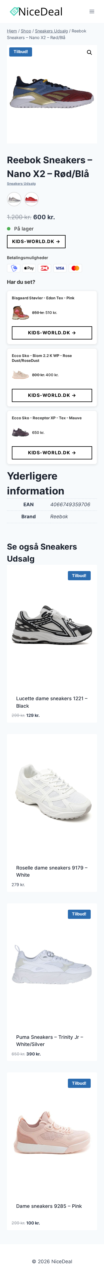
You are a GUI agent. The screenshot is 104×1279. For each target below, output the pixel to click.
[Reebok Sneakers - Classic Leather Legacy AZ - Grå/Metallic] (14, 199)
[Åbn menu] (91, 11)
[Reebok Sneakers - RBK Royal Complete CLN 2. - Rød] (31, 199)
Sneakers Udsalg (21, 183)
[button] (89, 52)
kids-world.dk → (36, 241)
